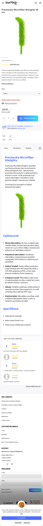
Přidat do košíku (30, 118)
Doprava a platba (7, 413)
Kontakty (4, 435)
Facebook (7, 464)
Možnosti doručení (11, 103)
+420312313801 (6, 461)
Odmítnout (27, 523)
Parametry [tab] (17, 148)
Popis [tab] (6, 148)
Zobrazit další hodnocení (33, 386)
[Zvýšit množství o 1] (13, 118)
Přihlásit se (35, 490)
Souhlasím (22, 518)
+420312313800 (6, 458)
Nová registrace (6, 489)
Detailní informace (7, 84)
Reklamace (5, 417)
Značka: (7, 60)
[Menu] (3, 3)
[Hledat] (36, 3)
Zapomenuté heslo (7, 492)
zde (21, 514)
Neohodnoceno (15, 64)
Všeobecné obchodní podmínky (11, 401)
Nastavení (18, 523)
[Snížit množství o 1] (4, 118)
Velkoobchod (5, 438)
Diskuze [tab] (28, 148)
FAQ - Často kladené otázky (10, 442)
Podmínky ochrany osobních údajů (12, 405)
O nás (3, 431)
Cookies (4, 409)
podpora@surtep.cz (8, 455)
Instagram (12, 464)
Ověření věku (6, 420)
